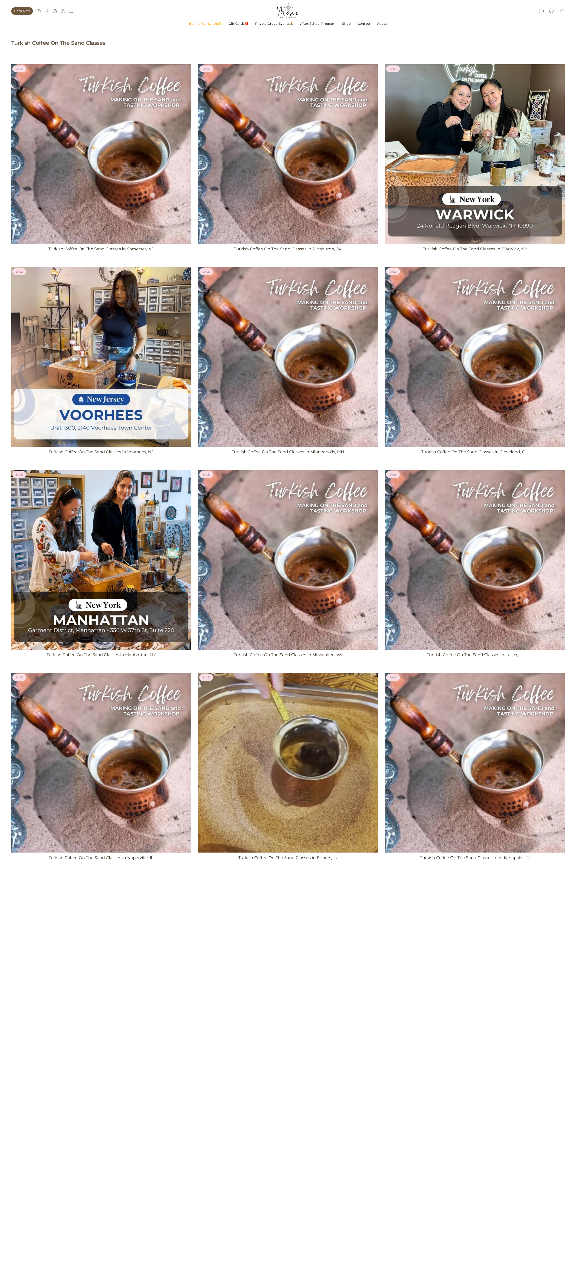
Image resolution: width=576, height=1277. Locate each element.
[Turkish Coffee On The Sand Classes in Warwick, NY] (475, 154)
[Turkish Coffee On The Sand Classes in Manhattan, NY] (101, 560)
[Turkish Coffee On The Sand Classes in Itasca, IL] (475, 560)
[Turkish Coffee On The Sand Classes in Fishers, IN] (288, 763)
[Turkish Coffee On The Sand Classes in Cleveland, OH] (475, 357)
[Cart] (562, 11)
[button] (205, 23)
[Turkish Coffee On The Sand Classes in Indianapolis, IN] (475, 763)
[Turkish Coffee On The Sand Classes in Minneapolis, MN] (288, 357)
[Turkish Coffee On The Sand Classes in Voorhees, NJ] (101, 357)
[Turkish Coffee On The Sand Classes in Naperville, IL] (101, 763)
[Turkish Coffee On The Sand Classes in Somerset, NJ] (101, 154)
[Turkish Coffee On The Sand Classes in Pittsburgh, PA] (288, 154)
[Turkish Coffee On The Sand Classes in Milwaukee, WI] (288, 560)
